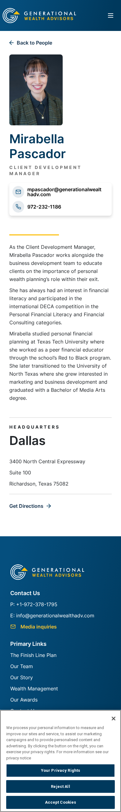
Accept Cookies (60, 802)
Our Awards (24, 700)
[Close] (113, 718)
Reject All (60, 786)
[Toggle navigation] (111, 16)
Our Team (21, 666)
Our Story (21, 677)
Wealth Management (34, 688)
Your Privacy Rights (60, 770)
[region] (60, 761)
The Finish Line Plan (33, 655)
